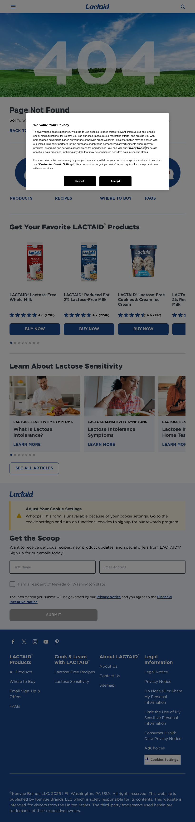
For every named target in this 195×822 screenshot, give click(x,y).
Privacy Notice (136, 148)
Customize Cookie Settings (56, 164)
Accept (115, 181)
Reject (79, 181)
